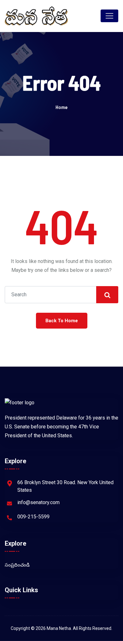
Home (61, 107)
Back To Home (61, 321)
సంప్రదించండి (17, 565)
